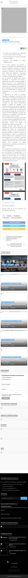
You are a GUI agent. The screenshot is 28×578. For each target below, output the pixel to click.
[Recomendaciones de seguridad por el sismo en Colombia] (14, 263)
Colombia (5, 40)
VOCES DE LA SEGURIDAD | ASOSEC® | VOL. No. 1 (17, 551)
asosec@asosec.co (11, 488)
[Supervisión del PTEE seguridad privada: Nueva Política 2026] (14, 282)
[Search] (26, 2)
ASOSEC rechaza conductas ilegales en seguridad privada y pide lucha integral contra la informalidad (13, 361)
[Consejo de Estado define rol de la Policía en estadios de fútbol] (14, 338)
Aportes (9, 216)
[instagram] (15, 570)
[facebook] (10, 570)
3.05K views (12, 307)
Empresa (4, 389)
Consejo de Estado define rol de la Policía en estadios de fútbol (12, 342)
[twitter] (12, 570)
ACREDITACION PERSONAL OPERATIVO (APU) (11, 518)
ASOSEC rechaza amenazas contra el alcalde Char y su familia (13, 323)
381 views (12, 345)
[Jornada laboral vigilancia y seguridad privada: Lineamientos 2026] (14, 301)
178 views (13, 270)
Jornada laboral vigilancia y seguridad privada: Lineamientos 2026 (13, 305)
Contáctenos (14, 567)
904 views (20, 44)
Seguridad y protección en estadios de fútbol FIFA (17, 544)
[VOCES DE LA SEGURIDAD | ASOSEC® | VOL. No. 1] (4, 552)
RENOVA (3, 510)
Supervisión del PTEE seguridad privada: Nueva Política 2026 (13, 286)
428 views (12, 326)
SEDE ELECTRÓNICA (5, 514)
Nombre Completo (6, 384)
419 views (12, 364)
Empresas (17, 283)
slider (17, 264)
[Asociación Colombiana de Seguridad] (14, 563)
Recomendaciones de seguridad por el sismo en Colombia (13, 267)
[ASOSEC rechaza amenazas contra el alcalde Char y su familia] (14, 320)
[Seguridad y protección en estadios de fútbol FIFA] (4, 546)
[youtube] (18, 570)
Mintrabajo (6, 217)
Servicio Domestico (16, 217)
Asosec (4, 264)
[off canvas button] (2, 2)
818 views (12, 289)
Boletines (10, 321)
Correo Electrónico (6, 379)
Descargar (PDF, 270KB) (8, 203)
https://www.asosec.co (13, 490)
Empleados (16, 216)
